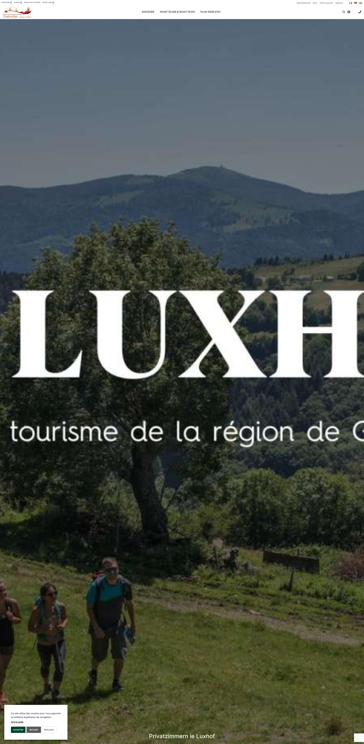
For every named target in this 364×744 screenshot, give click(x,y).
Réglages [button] (49, 730)
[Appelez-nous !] (360, 12)
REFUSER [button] (34, 730)
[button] (343, 12)
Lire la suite (17, 722)
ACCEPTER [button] (18, 730)
